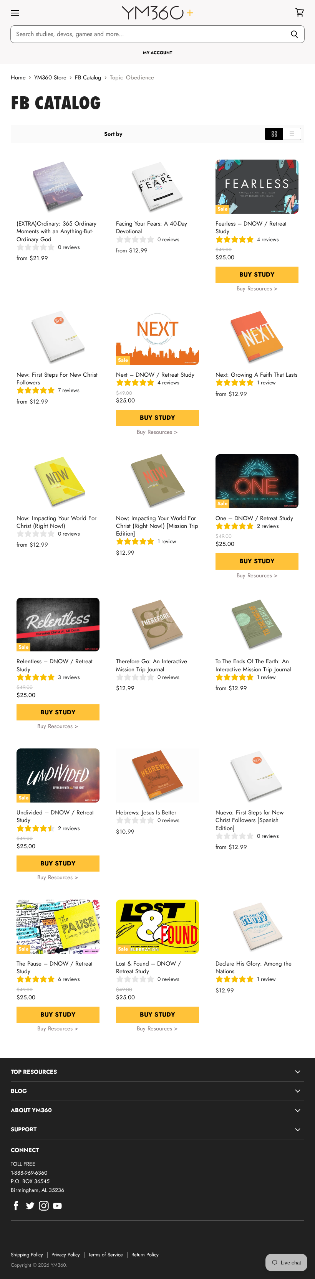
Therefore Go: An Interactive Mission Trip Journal (151, 665)
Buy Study (257, 274)
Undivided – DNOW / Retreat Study (55, 816)
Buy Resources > (257, 288)
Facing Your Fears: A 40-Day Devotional (151, 227)
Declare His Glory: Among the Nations (254, 967)
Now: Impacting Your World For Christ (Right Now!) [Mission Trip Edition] (157, 526)
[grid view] (274, 134)
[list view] (292, 134)
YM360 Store (50, 77)
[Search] (294, 34)
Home (18, 77)
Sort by (113, 134)
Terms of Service (105, 1254)
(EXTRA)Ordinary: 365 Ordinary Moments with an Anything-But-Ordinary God (56, 231)
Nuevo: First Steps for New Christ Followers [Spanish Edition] (250, 820)
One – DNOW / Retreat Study (254, 518)
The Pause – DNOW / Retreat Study (55, 967)
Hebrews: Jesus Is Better (146, 812)
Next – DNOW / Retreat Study (155, 375)
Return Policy (145, 1254)
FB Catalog (88, 77)
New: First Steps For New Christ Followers (57, 379)
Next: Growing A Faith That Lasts (256, 375)
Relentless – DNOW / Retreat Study (55, 665)
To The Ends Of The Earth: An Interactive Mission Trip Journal (253, 665)
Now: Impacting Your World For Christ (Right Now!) (56, 522)
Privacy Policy (65, 1254)
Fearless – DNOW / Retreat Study (251, 227)
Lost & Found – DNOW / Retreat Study (148, 967)
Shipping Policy (27, 1254)
